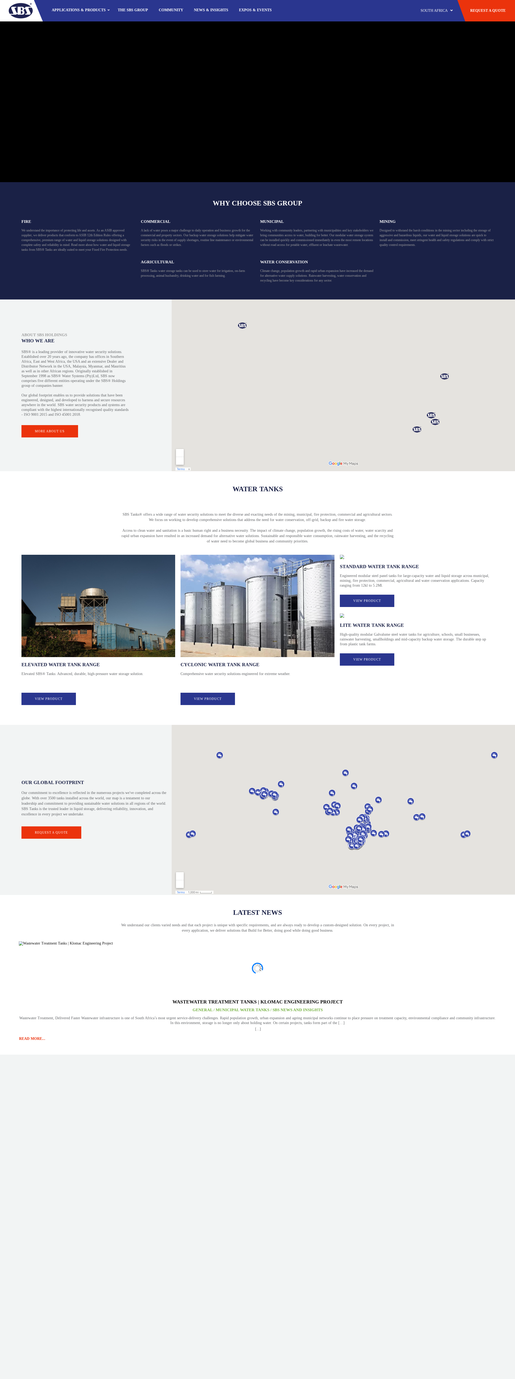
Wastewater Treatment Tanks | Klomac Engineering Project (257, 1002)
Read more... (32, 1039)
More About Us (50, 431)
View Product (48, 699)
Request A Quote (488, 11)
